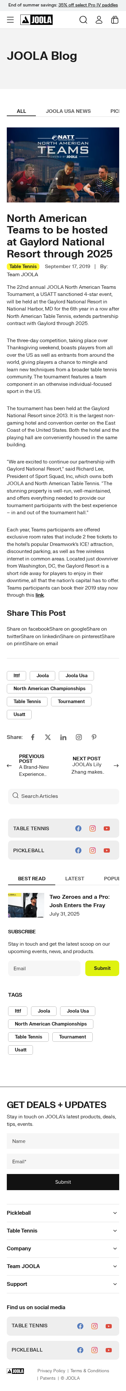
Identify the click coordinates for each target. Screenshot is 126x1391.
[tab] (21, 112)
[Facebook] (78, 828)
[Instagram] (92, 828)
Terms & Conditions (89, 1371)
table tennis (27, 701)
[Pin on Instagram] (78, 737)
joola (43, 676)
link (40, 595)
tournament (71, 701)
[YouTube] (107, 828)
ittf (17, 676)
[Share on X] (47, 737)
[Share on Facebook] (32, 737)
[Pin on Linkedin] (63, 738)
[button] (11, 20)
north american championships (50, 688)
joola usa (77, 676)
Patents (48, 1378)
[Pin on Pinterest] (94, 737)
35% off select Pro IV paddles (88, 5)
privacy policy (51, 1371)
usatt (19, 714)
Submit (102, 968)
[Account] (99, 20)
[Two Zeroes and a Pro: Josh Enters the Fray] (26, 905)
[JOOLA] (36, 20)
